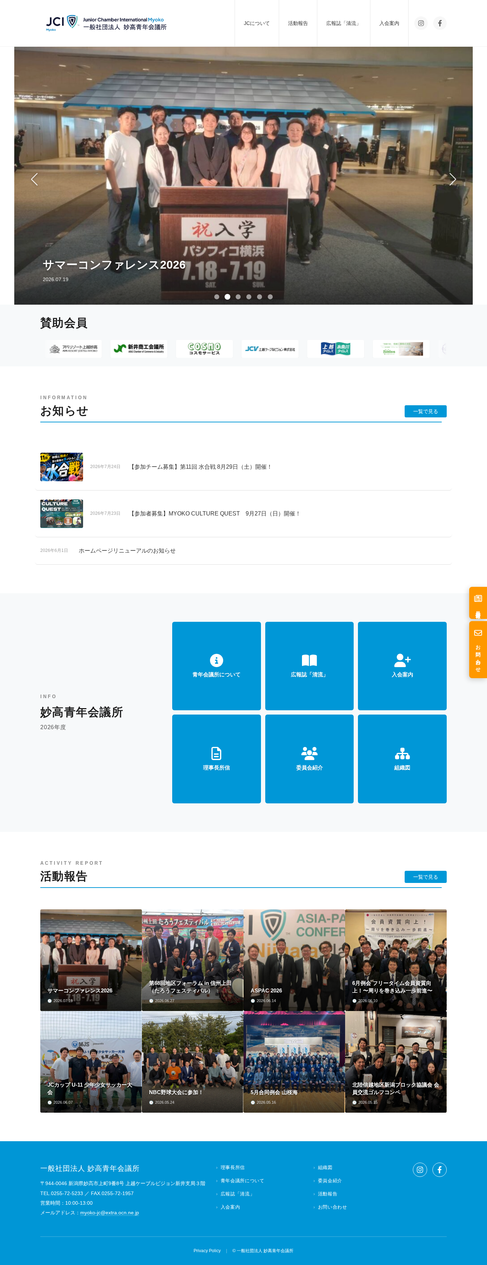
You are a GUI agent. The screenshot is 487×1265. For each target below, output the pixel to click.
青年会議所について (243, 1180)
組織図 (325, 1167)
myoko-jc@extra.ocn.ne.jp (109, 1212)
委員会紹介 (330, 1180)
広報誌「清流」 (343, 23)
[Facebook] (440, 23)
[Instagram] (421, 23)
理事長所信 (233, 1167)
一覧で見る (425, 411)
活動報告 (298, 23)
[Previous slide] (34, 179)
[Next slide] (452, 179)
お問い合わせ (332, 1207)
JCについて (257, 23)
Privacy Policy (207, 1250)
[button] (216, 296)
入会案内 (389, 23)
